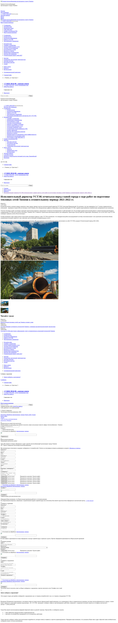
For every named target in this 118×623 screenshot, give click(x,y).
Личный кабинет (5, 15)
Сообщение (4, 527)
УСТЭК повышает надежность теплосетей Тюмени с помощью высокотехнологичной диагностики (28, 326)
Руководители (8, 36)
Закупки (6, 58)
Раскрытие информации (10, 38)
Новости (6, 68)
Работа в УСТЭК (8, 39)
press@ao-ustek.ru (17, 406)
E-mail (2, 426)
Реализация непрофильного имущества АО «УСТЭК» (22, 115)
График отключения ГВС (11, 31)
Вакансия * (4, 546)
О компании (7, 25)
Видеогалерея (7, 69)
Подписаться (4, 436)
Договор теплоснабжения (11, 48)
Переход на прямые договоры (15, 124)
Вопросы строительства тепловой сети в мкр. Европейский (20, 156)
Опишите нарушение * (7, 575)
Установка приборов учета (14, 127)
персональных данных (22, 431)
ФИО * (3, 543)
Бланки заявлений (12, 130)
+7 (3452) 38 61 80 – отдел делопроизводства (16, 85)
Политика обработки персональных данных (13, 486)
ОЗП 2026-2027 (8, 29)
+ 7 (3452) (6, 14)
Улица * (3, 462)
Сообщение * (4, 471)
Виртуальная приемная (7, 22)
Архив (5, 64)
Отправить (3, 494)
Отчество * (4, 456)
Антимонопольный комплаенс (12, 72)
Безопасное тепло (8, 28)
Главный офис (8, 75)
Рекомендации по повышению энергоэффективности (21, 134)
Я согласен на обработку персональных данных (16, 485)
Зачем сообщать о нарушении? (12, 377)
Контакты (6, 157)
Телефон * (3, 487)
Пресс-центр (7, 66)
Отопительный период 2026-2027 (13, 55)
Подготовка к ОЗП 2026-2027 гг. (16, 137)
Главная (6, 188)
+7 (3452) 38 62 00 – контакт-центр (16, 83)
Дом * (2, 465)
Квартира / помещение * (7, 468)
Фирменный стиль (12, 150)
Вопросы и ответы (9, 51)
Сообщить (3, 379)
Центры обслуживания (5, 11)
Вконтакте (7, 93)
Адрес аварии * (5, 520)
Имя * (2, 452)
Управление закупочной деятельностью (15, 59)
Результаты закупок (9, 62)
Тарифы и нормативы (10, 45)
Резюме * (3, 549)
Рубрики (3, 428)
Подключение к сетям (10, 49)
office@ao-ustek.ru (9, 86)
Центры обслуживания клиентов (16, 131)
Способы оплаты (8, 154)
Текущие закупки (8, 61)
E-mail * (3, 459)
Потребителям (8, 26)
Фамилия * (4, 449)
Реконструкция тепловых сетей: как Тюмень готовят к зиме (17, 322)
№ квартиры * (4, 523)
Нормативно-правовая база (11, 52)
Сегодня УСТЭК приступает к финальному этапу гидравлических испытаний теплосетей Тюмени (28, 331)
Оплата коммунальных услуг (12, 46)
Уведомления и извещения (11, 41)
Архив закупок (11, 144)
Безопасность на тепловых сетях (16, 136)
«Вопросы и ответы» (75, 448)
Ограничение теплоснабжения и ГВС (17, 128)
